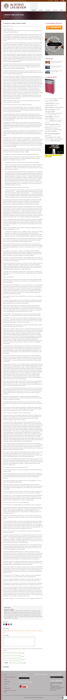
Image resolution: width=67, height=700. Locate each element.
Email (23, 656)
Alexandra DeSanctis (48, 98)
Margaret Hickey (47, 122)
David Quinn (55, 105)
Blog (4, 0)
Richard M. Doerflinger (9, 26)
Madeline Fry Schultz (55, 121)
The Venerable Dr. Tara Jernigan (53, 137)
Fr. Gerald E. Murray (50, 113)
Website (23, 659)
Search (52, 0)
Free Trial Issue (7, 681)
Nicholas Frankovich (55, 128)
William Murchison (55, 140)
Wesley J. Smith (47, 140)
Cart (17, 0)
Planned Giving (23, 0)
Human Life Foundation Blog (9, 677)
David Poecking (49, 105)
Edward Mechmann (50, 109)
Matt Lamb (48, 128)
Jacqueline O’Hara (52, 114)
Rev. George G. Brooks (56, 129)
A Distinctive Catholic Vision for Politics (14, 23)
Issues (5, 674)
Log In (49, 0)
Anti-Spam (24, 662)
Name (23, 653)
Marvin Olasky (47, 126)
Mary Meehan (51, 126)
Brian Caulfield (54, 100)
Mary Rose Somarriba (57, 126)
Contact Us (14, 0)
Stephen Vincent (48, 135)
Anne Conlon (53, 98)
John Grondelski (49, 118)
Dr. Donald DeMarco (58, 107)
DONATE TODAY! (54, 44)
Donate (19, 0)
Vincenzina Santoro (58, 139)
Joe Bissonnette (56, 116)
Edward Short (57, 109)
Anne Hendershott (60, 98)
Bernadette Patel (47, 100)
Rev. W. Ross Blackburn (52, 133)
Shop (5, 686)
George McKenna (59, 113)
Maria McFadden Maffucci (52, 124)
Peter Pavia (47, 129)
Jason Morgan (49, 116)
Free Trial (10, 0)
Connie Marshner (49, 103)
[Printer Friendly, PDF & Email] (8, 29)
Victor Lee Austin (49, 139)
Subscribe (6, 0)
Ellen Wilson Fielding (50, 111)
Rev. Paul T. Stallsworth (51, 131)
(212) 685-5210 (53, 690)
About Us (6, 679)
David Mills (57, 103)
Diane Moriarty (49, 107)
